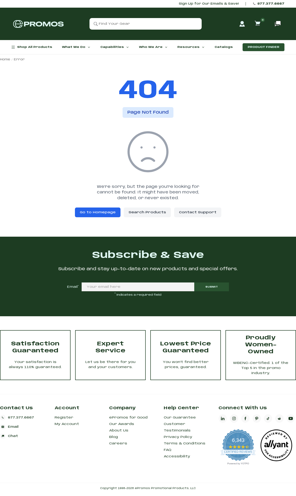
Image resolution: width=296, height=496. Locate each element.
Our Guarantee (180, 417)
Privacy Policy (178, 437)
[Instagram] (234, 418)
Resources (188, 47)
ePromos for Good (128, 417)
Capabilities (112, 47)
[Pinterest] (257, 418)
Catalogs (224, 47)
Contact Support (197, 212)
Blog (113, 437)
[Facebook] (245, 418)
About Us (118, 430)
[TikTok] (268, 418)
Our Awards (121, 424)
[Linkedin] (223, 418)
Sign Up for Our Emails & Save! (209, 3)
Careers (118, 443)
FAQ (167, 450)
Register (64, 417)
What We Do (73, 47)
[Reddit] (279, 418)
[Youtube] (291, 418)
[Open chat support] (278, 24)
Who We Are (151, 47)
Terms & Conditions (184, 443)
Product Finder (263, 47)
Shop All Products (34, 47)
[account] (242, 24)
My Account (67, 424)
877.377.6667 (270, 3)
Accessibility (177, 456)
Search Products (147, 212)
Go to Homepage (98, 212)
